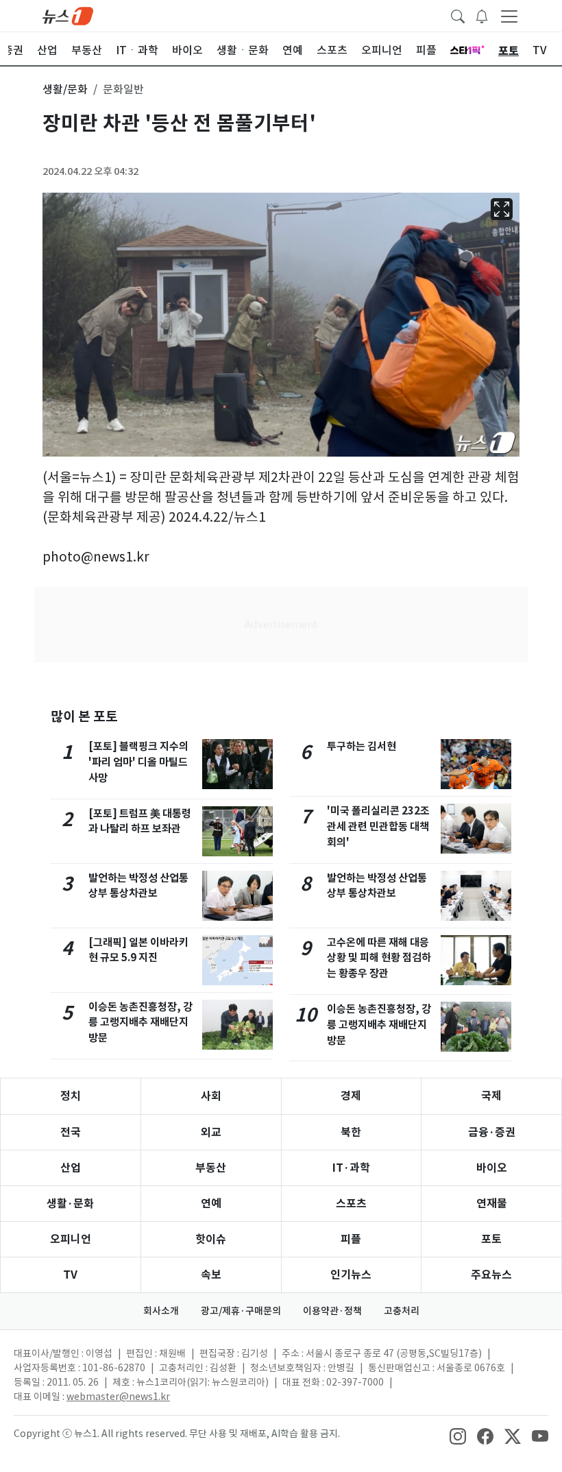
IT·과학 (351, 1168)
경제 (351, 1096)
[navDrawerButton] (509, 16)
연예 (211, 1203)
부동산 (210, 1168)
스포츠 (351, 1203)
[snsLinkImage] (458, 1435)
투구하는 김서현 (361, 746)
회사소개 (161, 1311)
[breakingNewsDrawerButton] (482, 15)
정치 (70, 1096)
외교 (211, 1132)
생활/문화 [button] (65, 89)
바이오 (491, 1168)
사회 (211, 1096)
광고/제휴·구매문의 (241, 1311)
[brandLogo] (67, 15)
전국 (70, 1132)
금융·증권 (491, 1132)
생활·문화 (70, 1203)
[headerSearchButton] (458, 15)
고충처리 (401, 1311)
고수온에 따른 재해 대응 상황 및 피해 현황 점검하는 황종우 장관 (379, 958)
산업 (70, 1168)
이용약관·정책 (332, 1311)
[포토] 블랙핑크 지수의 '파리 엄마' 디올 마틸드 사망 (138, 762)
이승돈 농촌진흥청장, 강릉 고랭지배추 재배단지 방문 (140, 1022)
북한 (351, 1132)
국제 (491, 1096)
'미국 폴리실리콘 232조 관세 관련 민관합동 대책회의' (378, 826)
